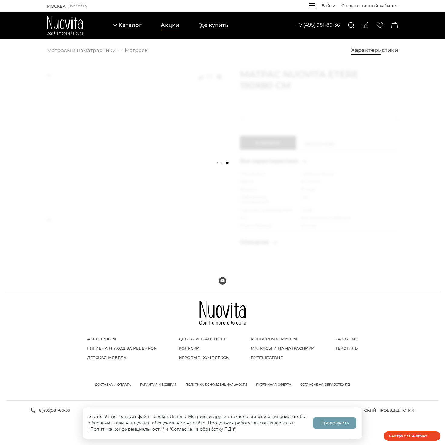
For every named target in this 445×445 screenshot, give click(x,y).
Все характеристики (270, 161)
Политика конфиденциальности (216, 385)
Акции (170, 25)
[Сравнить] (365, 25)
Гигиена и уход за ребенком (122, 348)
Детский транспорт (202, 338)
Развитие (346, 338)
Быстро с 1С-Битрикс (408, 436)
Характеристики (374, 50)
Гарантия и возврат (158, 385)
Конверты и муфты (274, 338)
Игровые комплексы (204, 357)
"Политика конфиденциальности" (126, 429)
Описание (255, 242)
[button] (243, 119)
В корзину (267, 142)
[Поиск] (351, 25)
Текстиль (346, 348)
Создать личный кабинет (369, 5)
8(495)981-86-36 (54, 410)
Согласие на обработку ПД (325, 385)
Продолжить (334, 423)
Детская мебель (106, 357)
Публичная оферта (273, 385)
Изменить (77, 6)
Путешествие (267, 357)
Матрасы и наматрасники (283, 348)
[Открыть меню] (312, 5)
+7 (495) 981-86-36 (318, 25)
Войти (328, 5)
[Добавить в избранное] (209, 77)
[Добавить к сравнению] (200, 77)
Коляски (189, 348)
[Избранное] (379, 25)
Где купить (213, 25)
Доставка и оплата (113, 385)
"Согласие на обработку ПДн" (203, 429)
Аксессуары (101, 338)
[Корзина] (394, 25)
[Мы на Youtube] (222, 281)
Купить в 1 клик (319, 142)
